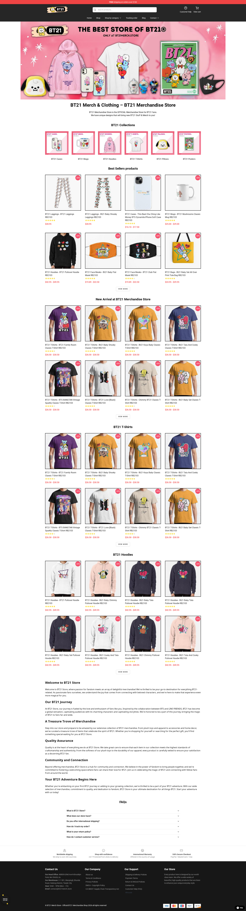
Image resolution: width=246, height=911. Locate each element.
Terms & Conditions (93, 878)
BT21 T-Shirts (136, 159)
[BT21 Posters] (189, 143)
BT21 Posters (189, 159)
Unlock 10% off (5, 899)
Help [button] (241, 908)
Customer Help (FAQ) (133, 889)
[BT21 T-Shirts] (136, 143)
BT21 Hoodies (109, 159)
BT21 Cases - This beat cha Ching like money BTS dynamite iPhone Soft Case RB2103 (143, 217)
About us (89, 875)
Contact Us (129, 885)
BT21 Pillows (163, 159)
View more (123, 289)
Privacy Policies (92, 882)
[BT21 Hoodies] (109, 143)
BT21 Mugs (83, 159)
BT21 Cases (56, 159)
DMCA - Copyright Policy (95, 885)
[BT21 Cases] (57, 143)
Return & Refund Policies (135, 882)
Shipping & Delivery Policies (136, 875)
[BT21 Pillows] (163, 143)
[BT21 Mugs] (83, 143)
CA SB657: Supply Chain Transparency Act (102, 889)
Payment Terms (131, 878)
